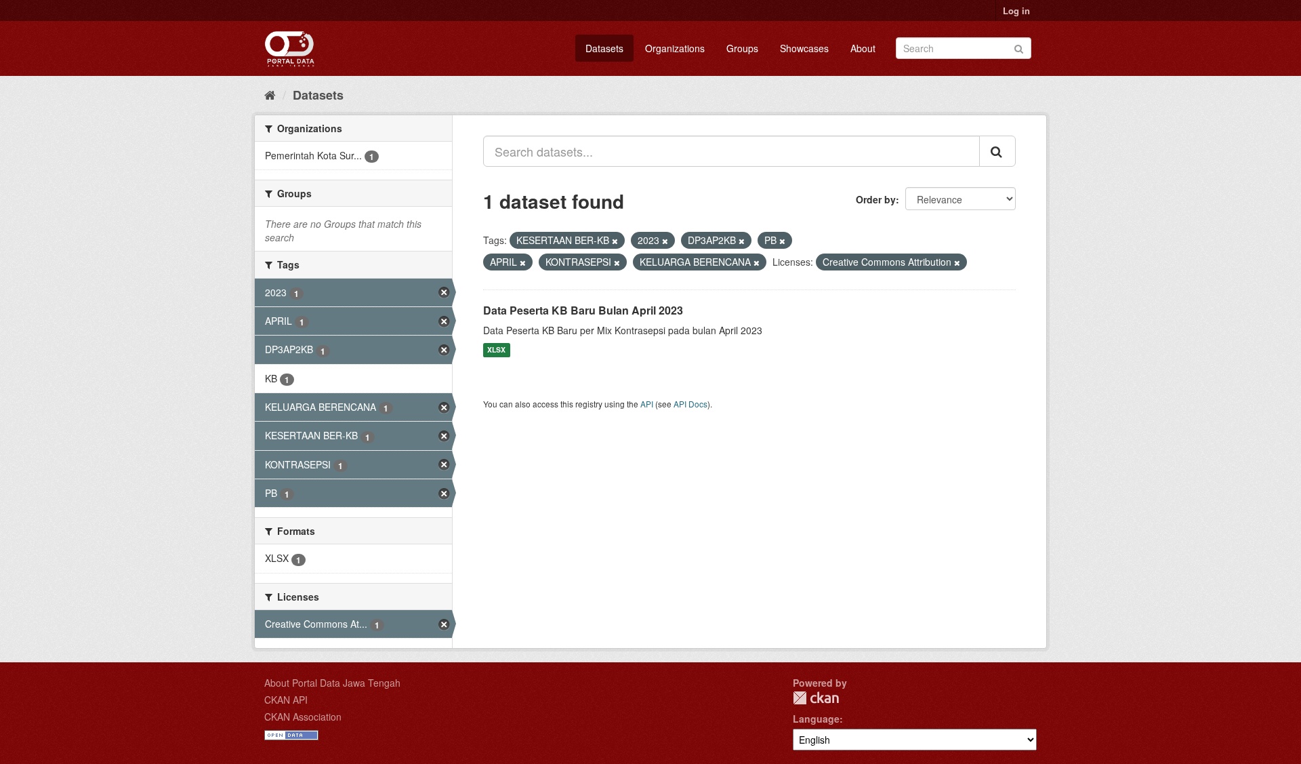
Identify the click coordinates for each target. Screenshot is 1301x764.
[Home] (270, 94)
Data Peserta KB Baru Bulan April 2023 (583, 310)
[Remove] (615, 240)
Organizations (675, 48)
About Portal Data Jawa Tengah (332, 682)
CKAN (816, 698)
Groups (742, 48)
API (646, 403)
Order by (876, 199)
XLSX (496, 350)
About (862, 48)
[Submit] (1019, 47)
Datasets (604, 48)
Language (816, 718)
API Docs (690, 403)
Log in (1016, 10)
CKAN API (286, 699)
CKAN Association (303, 716)
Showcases (804, 48)
